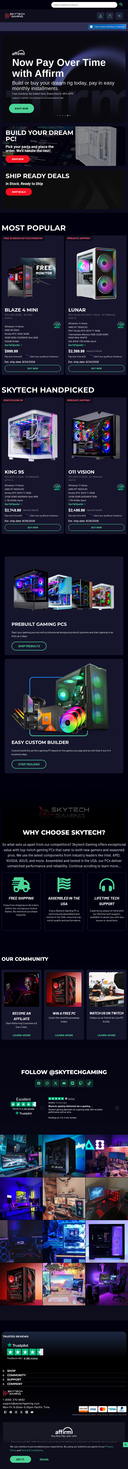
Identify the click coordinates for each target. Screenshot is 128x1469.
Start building (29, 764)
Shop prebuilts (29, 646)
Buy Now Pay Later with (64, 1435)
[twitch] (81, 1083)
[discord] (72, 1083)
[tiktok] (89, 1083)
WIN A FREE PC (64, 1013)
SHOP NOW (21, 108)
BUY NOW (33, 368)
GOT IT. (20, 1459)
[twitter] (55, 1083)
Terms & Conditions (32, 1450)
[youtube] (64, 1083)
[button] (64, 1371)
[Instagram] (47, 1083)
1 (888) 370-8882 (14, 1399)
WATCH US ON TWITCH (106, 1013)
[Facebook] (39, 1083)
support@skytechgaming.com (21, 1403)
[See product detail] (32, 272)
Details (44, 1459)
